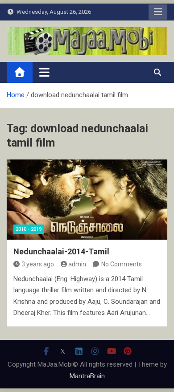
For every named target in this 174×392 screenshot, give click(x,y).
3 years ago (37, 264)
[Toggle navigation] (44, 72)
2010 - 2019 (28, 229)
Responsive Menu (158, 12)
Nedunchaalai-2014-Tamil (61, 251)
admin (77, 264)
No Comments (121, 264)
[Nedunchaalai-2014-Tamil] (87, 199)
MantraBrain (87, 376)
